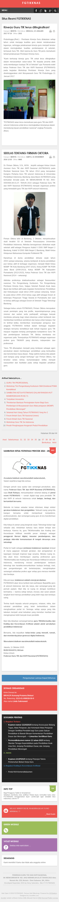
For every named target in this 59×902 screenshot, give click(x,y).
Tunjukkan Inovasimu (15, 399)
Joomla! (3, 898)
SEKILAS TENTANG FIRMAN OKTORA (26, 153)
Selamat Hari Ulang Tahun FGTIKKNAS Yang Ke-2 (27, 412)
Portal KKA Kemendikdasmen (20, 772)
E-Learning (41, 10)
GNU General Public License (48, 898)
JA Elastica (53, 893)
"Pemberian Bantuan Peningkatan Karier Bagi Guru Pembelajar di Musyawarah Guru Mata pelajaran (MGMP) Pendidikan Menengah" (30, 406)
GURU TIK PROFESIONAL (17, 383)
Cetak (50, 31)
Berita (13, 31)
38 (47, 440)
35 (36, 440)
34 (32, 440)
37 (43, 440)
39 (50, 440)
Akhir (54, 442)
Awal (5, 440)
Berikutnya (46, 442)
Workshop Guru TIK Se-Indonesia (20, 422)
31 (21, 440)
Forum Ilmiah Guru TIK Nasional (19, 419)
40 (54, 440)
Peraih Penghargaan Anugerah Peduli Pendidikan (27, 425)
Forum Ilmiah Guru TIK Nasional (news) (22, 416)
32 (25, 440)
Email (54, 31)
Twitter (45, 10)
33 (28, 440)
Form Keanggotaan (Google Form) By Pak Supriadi (50, 10)
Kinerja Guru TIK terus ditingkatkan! (26, 27)
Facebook (36, 10)
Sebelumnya (13, 440)
